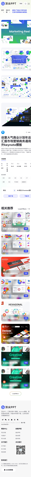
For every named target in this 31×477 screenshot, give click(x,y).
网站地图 (3, 452)
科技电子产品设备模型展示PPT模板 (16, 341)
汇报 (15, 178)
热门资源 (3, 449)
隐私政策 (18, 435)
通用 (4, 182)
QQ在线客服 (9, 470)
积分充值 (3, 438)
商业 (9, 182)
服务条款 (18, 438)
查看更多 (24, 182)
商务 (4, 178)
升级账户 (3, 435)
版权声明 (18, 432)
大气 (27, 178)
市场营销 (16, 182)
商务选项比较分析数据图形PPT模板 (16, 251)
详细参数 (3, 159)
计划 (21, 178)
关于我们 (3, 446)
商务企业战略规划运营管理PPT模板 (16, 273)
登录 (21, 3)
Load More (22, 209)
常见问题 (3, 432)
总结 (9, 178)
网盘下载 (10, 196)
